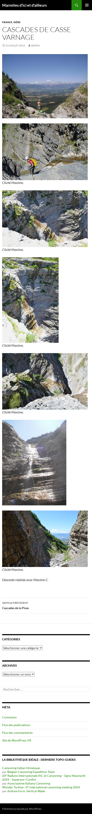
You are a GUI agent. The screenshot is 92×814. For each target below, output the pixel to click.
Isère (17, 22)
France (7, 22)
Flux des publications (16, 725)
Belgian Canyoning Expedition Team (31, 772)
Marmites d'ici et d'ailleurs (24, 5)
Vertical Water (36, 791)
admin (35, 45)
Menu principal (87, 5)
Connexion (9, 717)
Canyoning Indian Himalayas (21, 768)
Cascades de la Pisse (15, 605)
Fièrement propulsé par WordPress (22, 808)
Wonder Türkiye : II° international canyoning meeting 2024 (41, 787)
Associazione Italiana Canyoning (28, 783)
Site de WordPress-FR (16, 740)
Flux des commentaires (17, 732)
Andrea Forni (16, 791)
